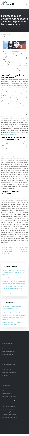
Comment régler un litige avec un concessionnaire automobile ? (7, 250)
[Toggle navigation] (26, 4)
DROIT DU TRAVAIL (6, 34)
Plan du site (14, 435)
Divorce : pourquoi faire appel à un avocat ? (21, 249)
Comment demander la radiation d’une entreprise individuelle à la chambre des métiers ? (13, 272)
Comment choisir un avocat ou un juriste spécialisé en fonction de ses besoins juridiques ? (14, 317)
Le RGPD (4, 142)
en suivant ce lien (13, 134)
